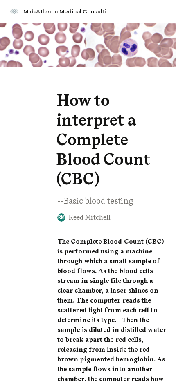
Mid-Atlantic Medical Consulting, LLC (69, 11)
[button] (61, 82)
